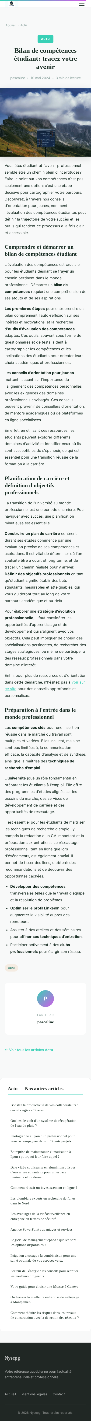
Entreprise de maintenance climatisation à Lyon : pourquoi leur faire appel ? (40, 1154)
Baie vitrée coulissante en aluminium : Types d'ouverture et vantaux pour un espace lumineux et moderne (43, 1172)
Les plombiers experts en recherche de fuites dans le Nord (42, 1200)
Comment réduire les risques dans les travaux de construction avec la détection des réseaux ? (44, 1315)
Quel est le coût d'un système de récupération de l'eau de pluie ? (43, 1123)
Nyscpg (12, 1358)
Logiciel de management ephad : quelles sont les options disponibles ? (43, 1242)
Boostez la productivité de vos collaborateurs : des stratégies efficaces (44, 1107)
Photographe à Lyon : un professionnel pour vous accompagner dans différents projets (42, 1138)
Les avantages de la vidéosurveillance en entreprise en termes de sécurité (40, 1216)
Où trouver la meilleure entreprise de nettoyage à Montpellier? (44, 1299)
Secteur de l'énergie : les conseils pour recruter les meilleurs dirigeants (44, 1273)
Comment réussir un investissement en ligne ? (43, 1187)
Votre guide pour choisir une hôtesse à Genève (44, 1286)
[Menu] (81, 3)
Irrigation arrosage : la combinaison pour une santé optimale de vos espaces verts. (43, 1257)
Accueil (11, 25)
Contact (59, 1394)
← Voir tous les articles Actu (29, 1050)
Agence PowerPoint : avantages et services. (42, 1229)
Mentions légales (34, 1394)
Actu (23, 25)
